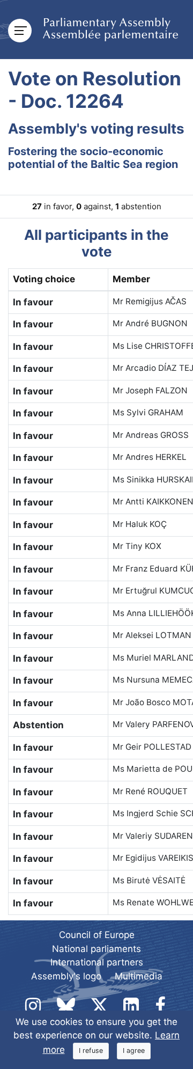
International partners (96, 962)
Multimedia (138, 976)
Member (131, 279)
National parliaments (96, 948)
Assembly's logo (66, 976)
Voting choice (44, 279)
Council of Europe (97, 934)
